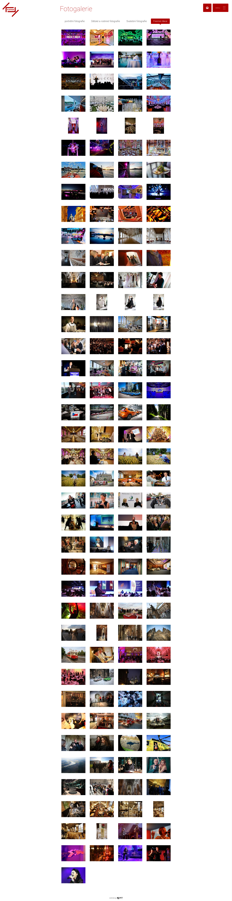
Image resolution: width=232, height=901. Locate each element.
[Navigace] (220, 8)
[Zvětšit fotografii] (73, 38)
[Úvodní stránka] (10, 16)
